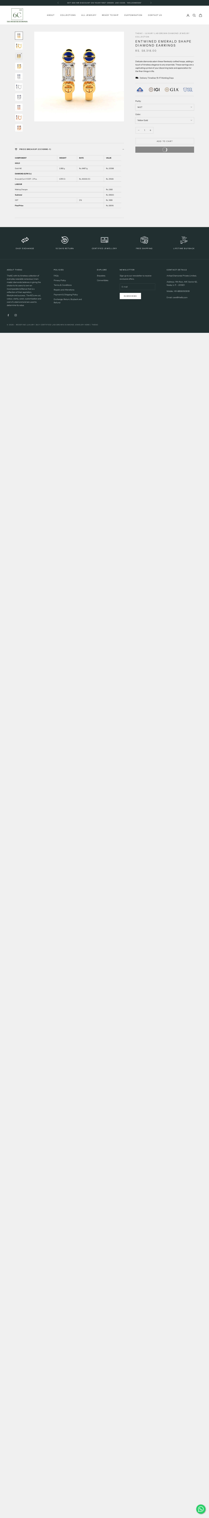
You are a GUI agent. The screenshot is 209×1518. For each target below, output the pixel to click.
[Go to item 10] (19, 128)
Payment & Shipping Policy (66, 294)
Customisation (133, 15)
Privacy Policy (60, 280)
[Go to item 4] (19, 66)
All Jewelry (88, 15)
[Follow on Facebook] (8, 315)
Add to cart (165, 141)
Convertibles (102, 280)
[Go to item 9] (19, 118)
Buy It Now (153, 149)
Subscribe (130, 296)
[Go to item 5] (19, 77)
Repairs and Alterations (64, 289)
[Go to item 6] (19, 87)
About (51, 15)
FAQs (56, 275)
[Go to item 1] (19, 36)
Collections (68, 15)
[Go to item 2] (19, 46)
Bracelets (101, 275)
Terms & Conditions (63, 285)
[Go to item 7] (19, 97)
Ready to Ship (110, 15)
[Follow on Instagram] (15, 315)
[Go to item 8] (19, 107)
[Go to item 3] (19, 56)
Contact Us (155, 15)
